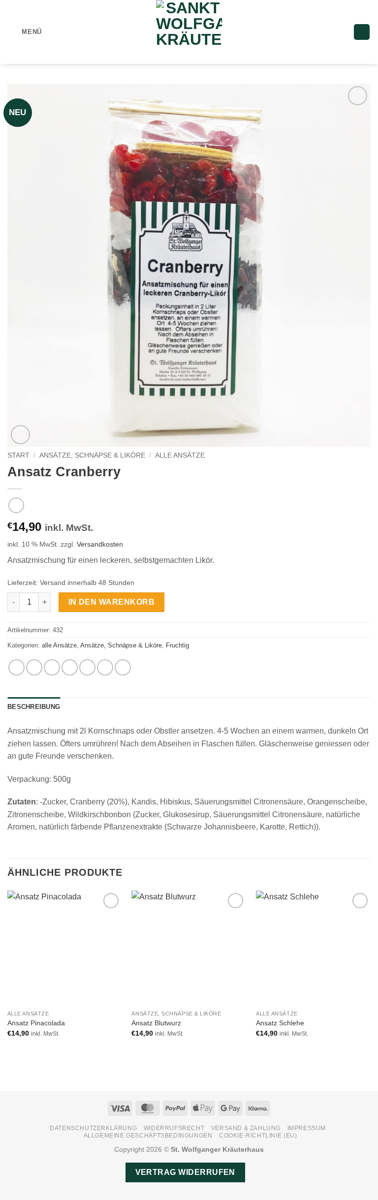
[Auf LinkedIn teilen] (105, 667)
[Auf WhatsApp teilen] (16, 667)
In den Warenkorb (111, 602)
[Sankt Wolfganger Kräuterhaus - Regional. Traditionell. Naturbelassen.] (189, 32)
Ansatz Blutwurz (156, 1023)
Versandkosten (100, 544)
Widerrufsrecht (174, 1128)
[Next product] (16, 505)
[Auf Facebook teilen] (34, 667)
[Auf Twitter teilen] (52, 667)
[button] (24, 32)
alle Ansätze (180, 455)
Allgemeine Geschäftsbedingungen (148, 1135)
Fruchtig (177, 645)
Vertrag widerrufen (185, 1172)
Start (18, 455)
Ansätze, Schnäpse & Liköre (92, 455)
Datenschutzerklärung (93, 1128)
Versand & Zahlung (246, 1128)
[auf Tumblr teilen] (123, 667)
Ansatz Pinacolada (36, 1023)
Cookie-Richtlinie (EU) (258, 1135)
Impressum (306, 1128)
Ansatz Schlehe (280, 1023)
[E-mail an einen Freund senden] (70, 667)
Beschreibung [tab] (33, 706)
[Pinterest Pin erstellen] (87, 667)
